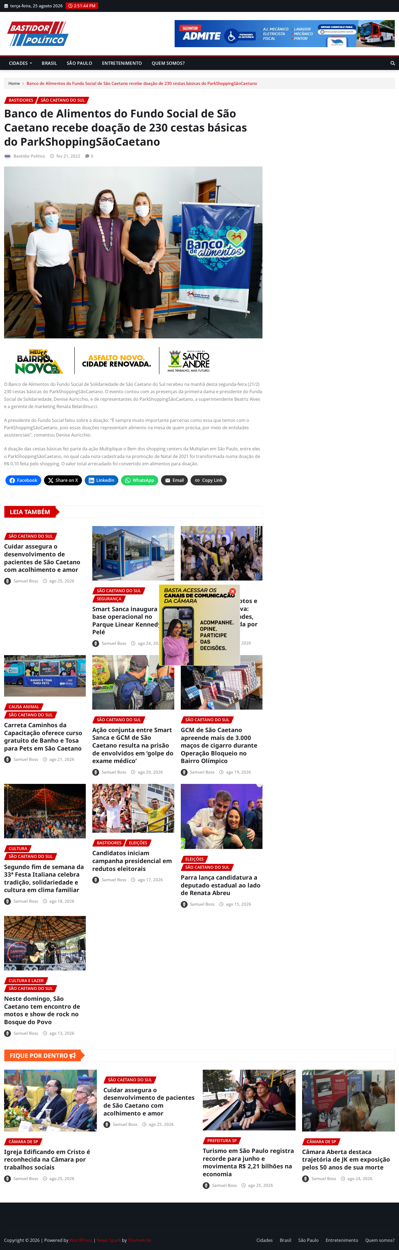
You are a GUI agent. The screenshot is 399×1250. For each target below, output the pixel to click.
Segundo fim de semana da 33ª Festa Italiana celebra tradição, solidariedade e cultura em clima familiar (44, 878)
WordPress (80, 1240)
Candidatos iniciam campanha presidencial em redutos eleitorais (132, 860)
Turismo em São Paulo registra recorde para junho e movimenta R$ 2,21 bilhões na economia (248, 1162)
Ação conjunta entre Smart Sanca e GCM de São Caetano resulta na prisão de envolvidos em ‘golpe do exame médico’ (132, 745)
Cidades (19, 63)
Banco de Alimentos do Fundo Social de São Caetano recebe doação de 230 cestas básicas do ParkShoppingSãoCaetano (142, 83)
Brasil (49, 63)
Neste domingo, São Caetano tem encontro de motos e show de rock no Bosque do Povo (42, 1010)
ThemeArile (139, 1240)
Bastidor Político (29, 156)
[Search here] (393, 63)
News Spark (109, 1240)
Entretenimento (122, 63)
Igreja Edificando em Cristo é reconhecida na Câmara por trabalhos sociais (47, 1159)
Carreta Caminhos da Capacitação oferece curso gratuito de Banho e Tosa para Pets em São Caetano (43, 736)
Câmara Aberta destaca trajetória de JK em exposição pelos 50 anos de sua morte (346, 1159)
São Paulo (79, 63)
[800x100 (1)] (133, 360)
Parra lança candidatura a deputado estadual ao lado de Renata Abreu (221, 885)
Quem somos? (168, 63)
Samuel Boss (26, 581)
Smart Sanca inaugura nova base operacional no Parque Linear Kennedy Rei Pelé (133, 620)
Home (14, 83)
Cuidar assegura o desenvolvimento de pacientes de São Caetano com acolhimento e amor (42, 557)
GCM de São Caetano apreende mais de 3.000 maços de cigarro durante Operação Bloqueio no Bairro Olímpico (219, 745)
